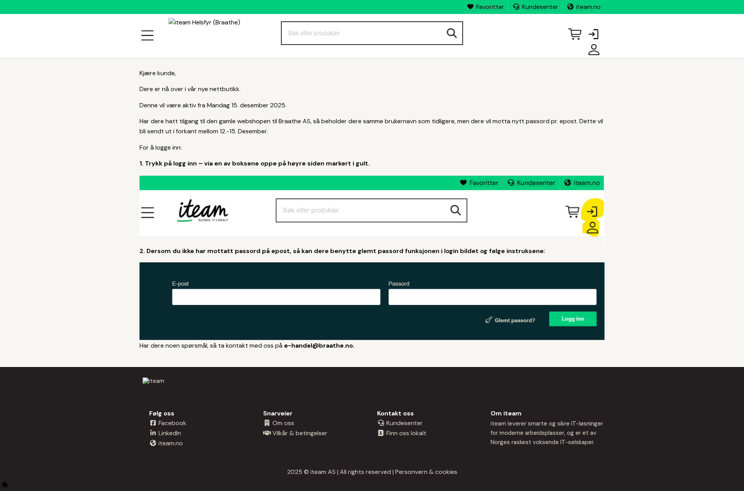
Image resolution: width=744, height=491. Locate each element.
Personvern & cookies (426, 472)
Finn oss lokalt (405, 433)
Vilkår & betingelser (299, 433)
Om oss (282, 423)
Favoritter (490, 7)
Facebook (171, 423)
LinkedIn (169, 433)
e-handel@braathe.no (318, 345)
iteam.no (588, 7)
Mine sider (592, 53)
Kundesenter (540, 7)
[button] (593, 35)
